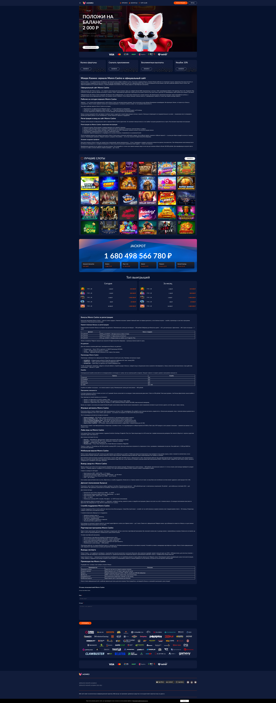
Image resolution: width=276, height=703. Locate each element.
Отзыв (81, 603)
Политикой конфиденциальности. (140, 700)
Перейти (86, 68)
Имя (80, 595)
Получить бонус (90, 47)
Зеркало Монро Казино (88, 683)
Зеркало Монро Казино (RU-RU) (90, 685)
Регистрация (180, 2)
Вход (192, 2)
